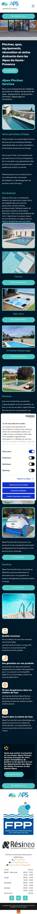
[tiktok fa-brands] (18, 898)
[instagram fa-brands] (12, 898)
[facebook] (25, 898)
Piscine (18, 277)
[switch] (32, 457)
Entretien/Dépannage (18, 351)
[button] (29, 6)
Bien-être (18, 314)
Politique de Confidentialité (19, 865)
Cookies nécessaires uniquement (18, 496)
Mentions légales (22, 907)
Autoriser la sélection (18, 490)
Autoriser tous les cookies (18, 485)
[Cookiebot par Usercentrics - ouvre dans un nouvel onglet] (26, 416)
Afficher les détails (24, 479)
